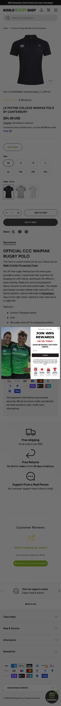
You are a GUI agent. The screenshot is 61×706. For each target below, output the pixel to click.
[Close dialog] (58, 328)
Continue (45, 355)
